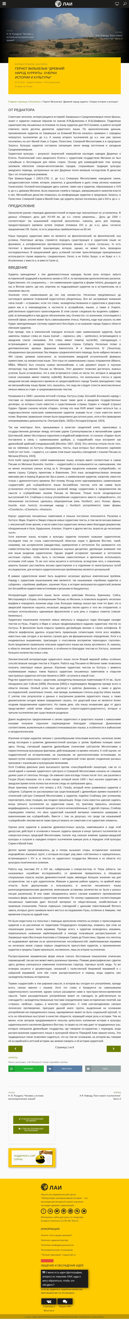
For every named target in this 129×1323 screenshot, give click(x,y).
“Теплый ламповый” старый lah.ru (58, 1255)
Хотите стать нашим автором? (56, 1235)
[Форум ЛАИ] (77, 1211)
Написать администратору (54, 1240)
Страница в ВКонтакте (49, 1308)
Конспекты (41, 64)
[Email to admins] (84, 1211)
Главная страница (17, 101)
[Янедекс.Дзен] (70, 1211)
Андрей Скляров (34, 82)
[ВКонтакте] (50, 1211)
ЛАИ (67, 4)
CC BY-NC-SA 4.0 (69, 1220)
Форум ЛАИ (65, 1306)
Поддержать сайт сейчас (25, 1158)
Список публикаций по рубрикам (32, 1130)
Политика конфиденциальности (57, 1245)
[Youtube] (57, 1211)
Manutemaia (98, 1317)
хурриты (13, 1058)
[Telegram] (63, 1211)
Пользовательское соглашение (57, 1250)
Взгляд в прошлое (24, 64)
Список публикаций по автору (32, 1120)
